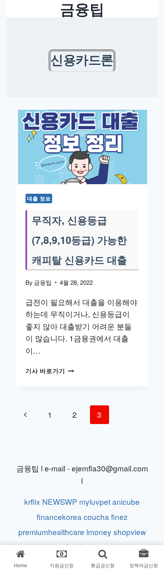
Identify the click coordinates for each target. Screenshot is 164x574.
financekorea (59, 516)
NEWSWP (59, 501)
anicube (126, 501)
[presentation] (82, 147)
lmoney (98, 531)
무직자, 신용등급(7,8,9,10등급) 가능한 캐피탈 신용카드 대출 (79, 240)
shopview (129, 531)
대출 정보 (39, 198)
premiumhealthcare (51, 531)
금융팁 (43, 282)
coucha (96, 516)
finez (119, 516)
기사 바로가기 (49, 370)
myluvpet (94, 501)
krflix (32, 501)
